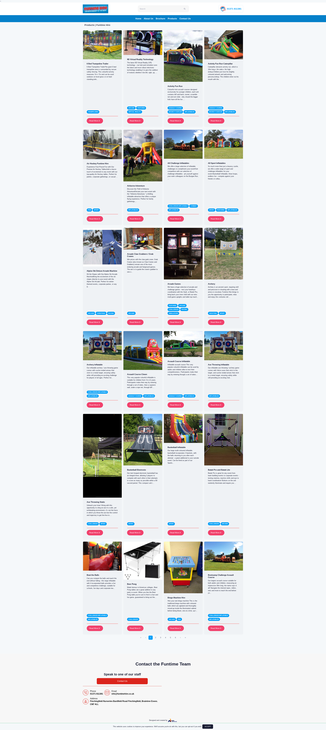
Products (172, 18)
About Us (148, 18)
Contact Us (185, 18)
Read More (94, 121)
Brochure (160, 18)
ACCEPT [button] (208, 726)
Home (138, 18)
